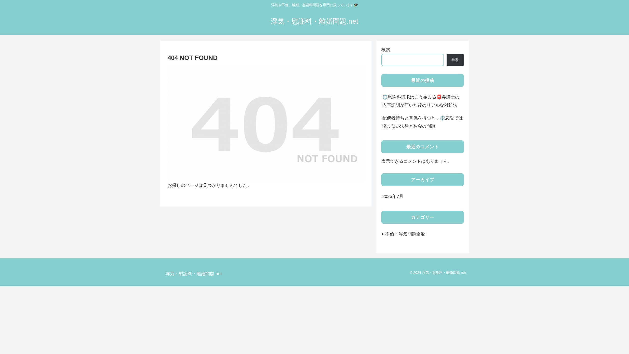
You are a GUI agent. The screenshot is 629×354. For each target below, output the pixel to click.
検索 (385, 49)
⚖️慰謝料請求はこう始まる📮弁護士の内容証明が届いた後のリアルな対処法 (420, 101)
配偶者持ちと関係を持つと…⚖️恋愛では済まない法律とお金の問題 (422, 122)
